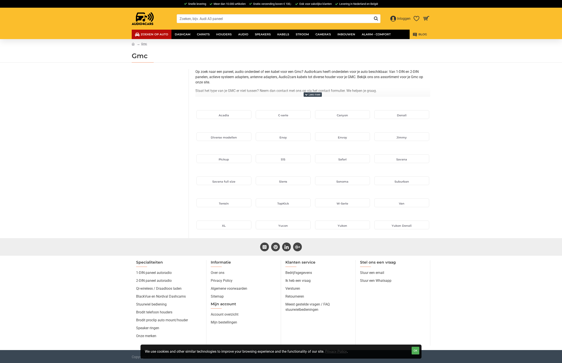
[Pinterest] (275, 247)
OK (415, 350)
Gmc (144, 43)
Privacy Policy (336, 351)
